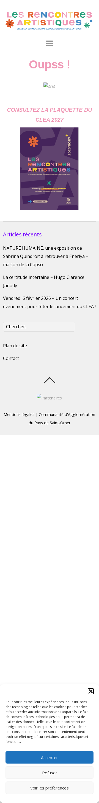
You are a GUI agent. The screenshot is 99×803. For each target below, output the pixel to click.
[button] (91, 691)
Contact (11, 358)
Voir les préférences (49, 788)
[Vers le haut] (49, 380)
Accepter (49, 757)
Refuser (49, 772)
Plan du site (15, 346)
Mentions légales (19, 414)
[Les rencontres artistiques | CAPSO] (49, 28)
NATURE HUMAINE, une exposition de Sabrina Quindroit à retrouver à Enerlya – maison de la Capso (45, 256)
